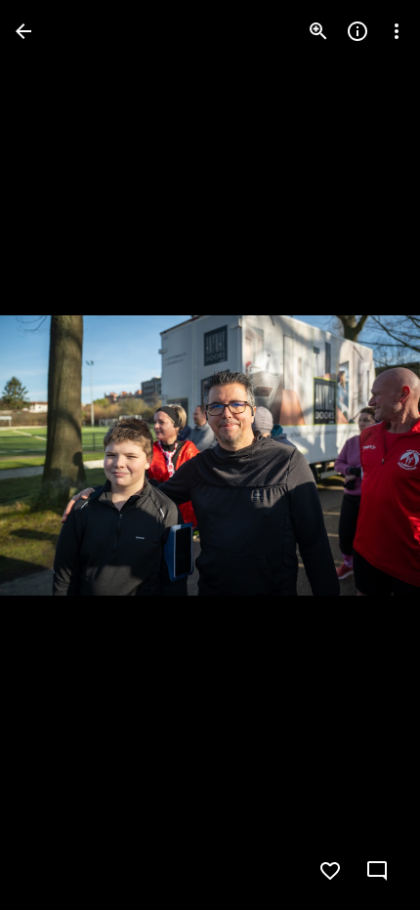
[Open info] (357, 31)
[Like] (330, 871)
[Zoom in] (318, 31)
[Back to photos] (23, 31)
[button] (54, 455)
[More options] (396, 31)
